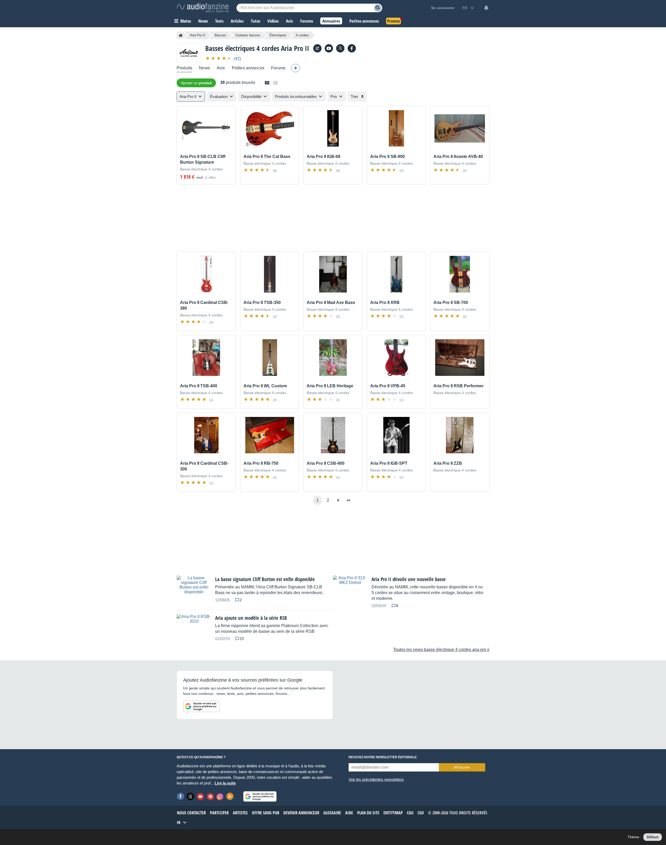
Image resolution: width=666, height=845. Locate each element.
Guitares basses (247, 35)
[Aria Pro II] (189, 53)
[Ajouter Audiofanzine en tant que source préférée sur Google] (201, 706)
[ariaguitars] (352, 48)
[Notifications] (486, 8)
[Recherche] (377, 7)
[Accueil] (181, 35)
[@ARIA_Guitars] (340, 48)
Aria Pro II (197, 35)
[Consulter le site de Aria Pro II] (317, 48)
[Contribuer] (295, 68)
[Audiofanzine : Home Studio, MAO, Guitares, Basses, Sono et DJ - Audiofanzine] (203, 7)
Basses (220, 35)
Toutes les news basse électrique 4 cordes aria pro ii (441, 649)
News (204, 68)
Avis (221, 68)
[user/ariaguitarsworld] (329, 48)
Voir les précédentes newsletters (376, 779)
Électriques (278, 35)
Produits (184, 68)
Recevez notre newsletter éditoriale (383, 757)
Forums (278, 68)
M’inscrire (462, 767)
